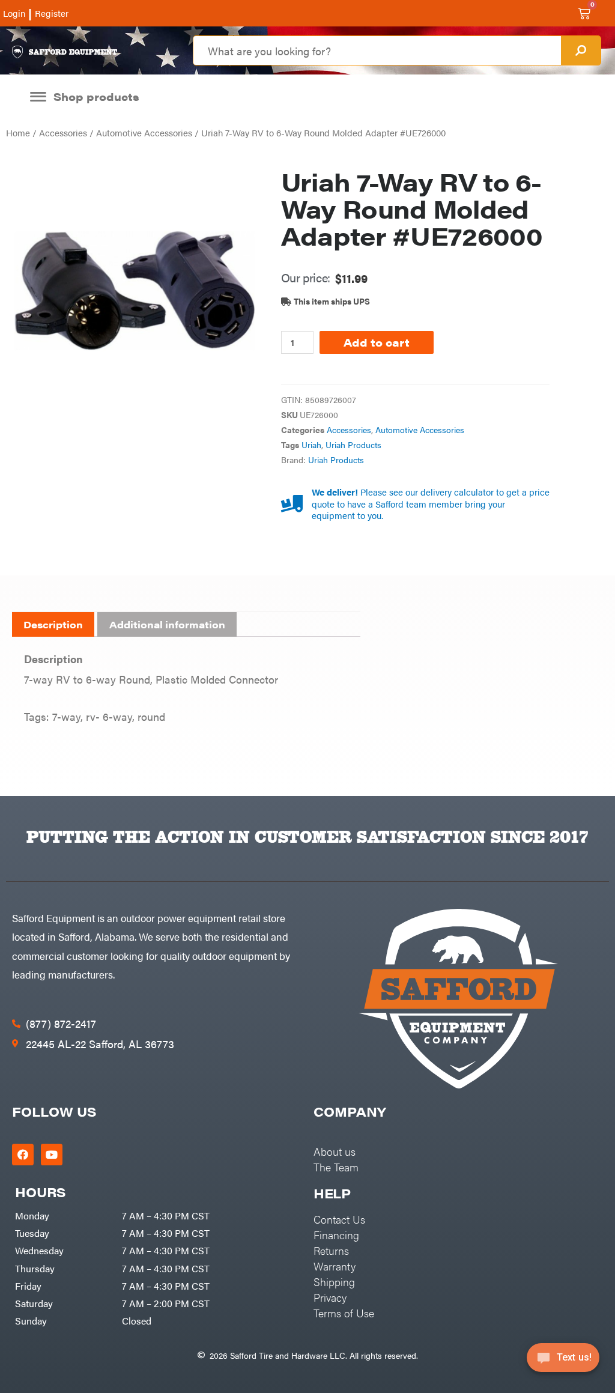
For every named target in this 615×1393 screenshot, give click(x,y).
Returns (331, 1250)
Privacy (330, 1297)
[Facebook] (23, 1154)
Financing (336, 1234)
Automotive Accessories (144, 132)
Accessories (63, 132)
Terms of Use (344, 1312)
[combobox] (376, 50)
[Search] (581, 50)
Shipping (334, 1281)
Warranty (335, 1265)
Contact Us (339, 1219)
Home (18, 132)
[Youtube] (51, 1154)
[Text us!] (563, 1361)
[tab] (53, 624)
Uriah (311, 445)
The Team (336, 1166)
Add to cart (377, 342)
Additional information (167, 624)
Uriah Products (353, 445)
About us (335, 1151)
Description (53, 624)
